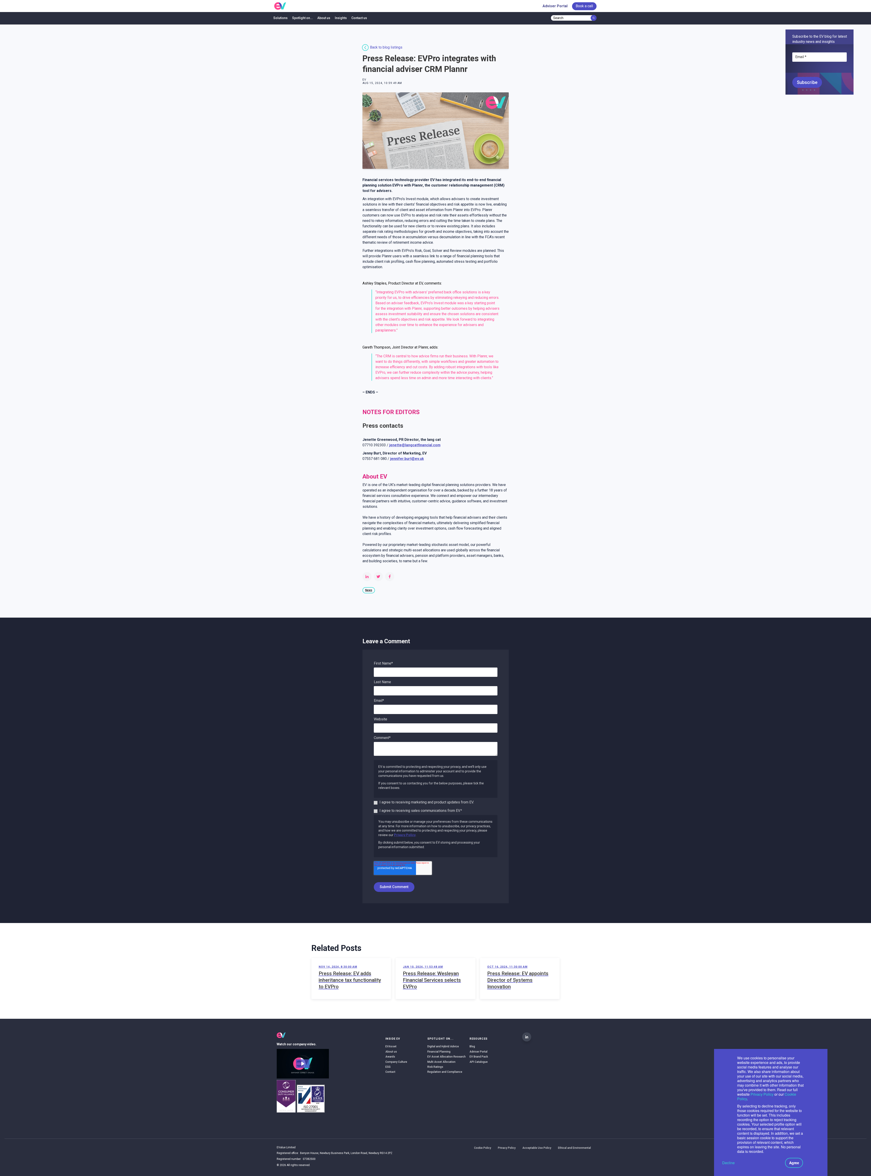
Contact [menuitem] (390, 1071)
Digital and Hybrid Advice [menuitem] (443, 1046)
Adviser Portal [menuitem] (555, 6)
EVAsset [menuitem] (390, 1046)
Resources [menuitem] (479, 1038)
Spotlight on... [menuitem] (302, 18)
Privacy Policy (762, 1094)
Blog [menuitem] (472, 1046)
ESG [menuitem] (388, 1066)
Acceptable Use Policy (536, 1147)
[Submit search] (593, 18)
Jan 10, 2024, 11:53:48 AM (423, 966)
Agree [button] (794, 1162)
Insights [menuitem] (341, 18)
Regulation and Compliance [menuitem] (444, 1071)
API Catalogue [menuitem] (479, 1061)
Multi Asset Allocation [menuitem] (441, 1061)
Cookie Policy (482, 1147)
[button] (303, 1063)
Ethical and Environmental (574, 1147)
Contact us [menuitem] (359, 18)
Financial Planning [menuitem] (438, 1051)
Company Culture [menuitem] (396, 1061)
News (368, 590)
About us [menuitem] (323, 18)
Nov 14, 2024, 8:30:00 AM (338, 966)
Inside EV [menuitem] (392, 1038)
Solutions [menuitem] (280, 18)
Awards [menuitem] (390, 1056)
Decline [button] (728, 1162)
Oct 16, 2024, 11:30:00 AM (507, 966)
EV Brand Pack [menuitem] (479, 1056)
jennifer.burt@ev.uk (407, 459)
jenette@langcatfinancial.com (414, 445)
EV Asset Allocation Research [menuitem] (446, 1056)
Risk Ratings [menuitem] (435, 1066)
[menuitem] (584, 6)
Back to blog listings (386, 47)
